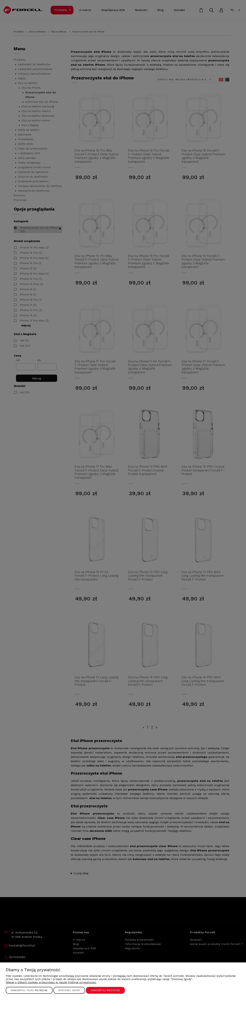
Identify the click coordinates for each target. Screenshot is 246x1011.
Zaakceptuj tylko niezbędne (29, 990)
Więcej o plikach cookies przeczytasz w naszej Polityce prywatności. (51, 982)
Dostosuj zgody (69, 990)
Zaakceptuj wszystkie (105, 990)
